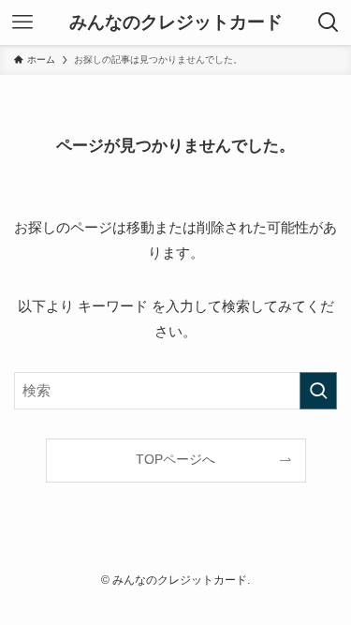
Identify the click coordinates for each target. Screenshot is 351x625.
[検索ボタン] (328, 22)
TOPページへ (175, 460)
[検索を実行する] (318, 390)
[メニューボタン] (22, 22)
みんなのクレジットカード (176, 23)
